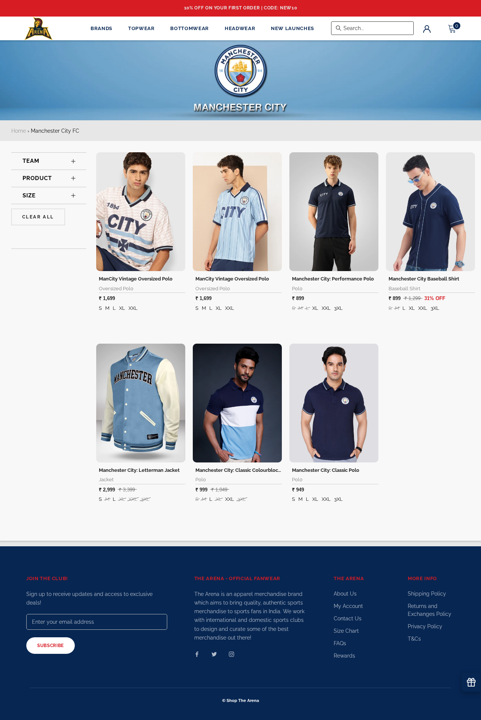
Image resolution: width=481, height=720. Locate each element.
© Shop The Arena (240, 700)
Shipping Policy (427, 594)
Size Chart (346, 631)
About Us (345, 594)
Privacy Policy (425, 626)
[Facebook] (197, 654)
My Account (348, 606)
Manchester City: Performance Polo (333, 279)
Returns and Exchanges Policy (429, 610)
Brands (101, 28)
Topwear (141, 28)
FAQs (340, 643)
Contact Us (348, 618)
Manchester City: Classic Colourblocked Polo (246, 470)
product (37, 178)
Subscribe (50, 645)
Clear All (38, 217)
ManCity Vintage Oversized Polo (135, 279)
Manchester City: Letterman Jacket (139, 470)
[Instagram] (231, 654)
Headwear (240, 28)
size (29, 195)
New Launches (292, 28)
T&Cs (414, 639)
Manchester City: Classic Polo (325, 470)
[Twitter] (214, 654)
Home (18, 131)
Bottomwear (189, 28)
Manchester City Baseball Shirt (424, 279)
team (31, 161)
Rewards (344, 656)
